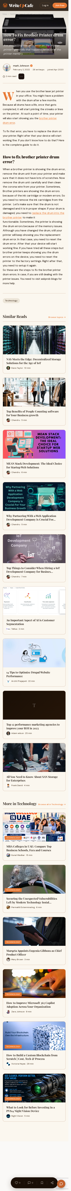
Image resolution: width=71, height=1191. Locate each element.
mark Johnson (21, 65)
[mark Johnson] (7, 67)
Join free (59, 5)
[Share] (52, 1183)
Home (5, 14)
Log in (45, 5)
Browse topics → (57, 317)
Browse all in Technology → (52, 804)
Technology (15, 14)
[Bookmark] (42, 1183)
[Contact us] (61, 1184)
